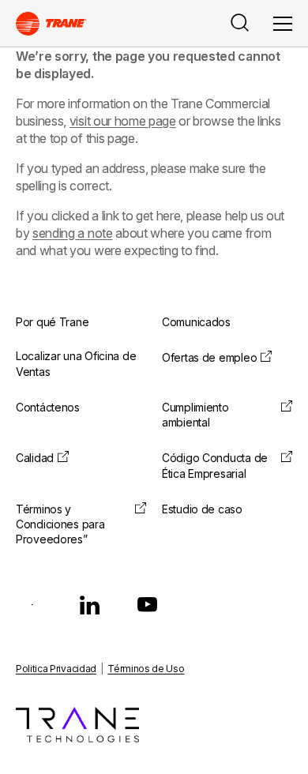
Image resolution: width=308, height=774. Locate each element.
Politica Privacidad (56, 668)
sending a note (72, 233)
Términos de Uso (145, 668)
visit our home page (122, 121)
